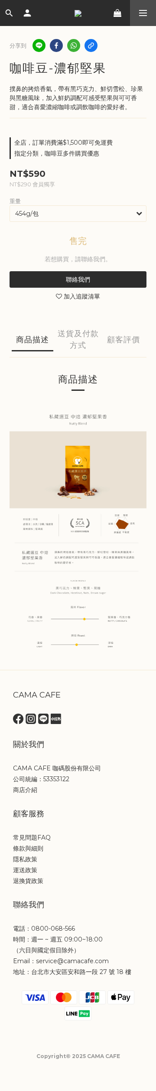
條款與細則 (28, 848)
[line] (39, 45)
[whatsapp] (73, 45)
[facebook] (56, 45)
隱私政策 (25, 859)
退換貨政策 (28, 881)
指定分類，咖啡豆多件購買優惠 (56, 153)
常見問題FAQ (32, 837)
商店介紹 (25, 790)
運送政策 (25, 870)
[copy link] (91, 45)
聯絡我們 (78, 279)
